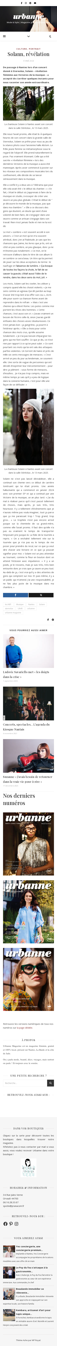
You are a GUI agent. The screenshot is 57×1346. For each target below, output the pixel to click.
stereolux (9, 608)
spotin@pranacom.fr (13, 1205)
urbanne (31, 608)
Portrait (35, 49)
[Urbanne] (28, 16)
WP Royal (36, 1340)
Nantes (31, 604)
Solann (42, 604)
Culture (21, 49)
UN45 (20, 608)
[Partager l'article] (15, 595)
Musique (20, 604)
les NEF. (8, 604)
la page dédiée (24, 1027)
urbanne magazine (13, 612)
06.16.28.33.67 (11, 1202)
